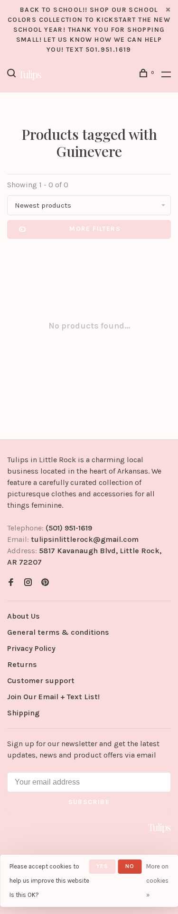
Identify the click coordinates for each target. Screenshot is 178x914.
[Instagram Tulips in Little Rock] (28, 582)
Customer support (41, 680)
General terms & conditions (58, 632)
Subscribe (89, 802)
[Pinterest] (45, 582)
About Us (23, 616)
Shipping (23, 712)
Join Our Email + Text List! (53, 696)
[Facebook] (11, 582)
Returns (22, 664)
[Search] (13, 75)
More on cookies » (157, 880)
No (129, 866)
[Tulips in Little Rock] (159, 828)
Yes (102, 866)
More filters (95, 229)
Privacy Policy (31, 648)
